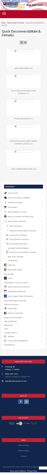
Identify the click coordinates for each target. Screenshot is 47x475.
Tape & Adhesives (10, 321)
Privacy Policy (32, 471)
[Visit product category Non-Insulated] (23, 51)
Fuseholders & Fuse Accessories (16, 283)
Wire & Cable (9, 274)
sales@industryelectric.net (15, 381)
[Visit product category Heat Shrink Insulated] (23, 152)
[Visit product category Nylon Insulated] (23, 101)
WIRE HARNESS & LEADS (17, 212)
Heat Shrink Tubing (15, 270)
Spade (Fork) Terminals (18, 235)
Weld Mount (8, 325)
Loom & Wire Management (18, 341)
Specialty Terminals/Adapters (18, 248)
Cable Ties (11, 265)
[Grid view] (22, 43)
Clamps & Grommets (15, 313)
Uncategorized (9, 345)
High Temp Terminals (15, 257)
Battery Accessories (11, 304)
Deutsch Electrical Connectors (19, 287)
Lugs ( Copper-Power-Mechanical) (20, 296)
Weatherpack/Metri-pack (17, 291)
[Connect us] (20, 401)
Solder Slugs (12, 308)
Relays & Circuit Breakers (13, 317)
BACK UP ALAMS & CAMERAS (19, 198)
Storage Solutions (10, 333)
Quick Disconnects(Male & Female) (23, 252)
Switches (11, 336)
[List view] (25, 43)
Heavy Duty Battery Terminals (15, 301)
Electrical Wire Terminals (15, 23)
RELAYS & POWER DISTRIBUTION (20, 217)
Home (3, 23)
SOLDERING (12, 207)
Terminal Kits (12, 260)
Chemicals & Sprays (15, 202)
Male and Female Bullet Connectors (23, 231)
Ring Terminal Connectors (19, 239)
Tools (6, 329)
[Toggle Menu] (4, 14)
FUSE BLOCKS (13, 193)
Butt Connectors (16, 226)
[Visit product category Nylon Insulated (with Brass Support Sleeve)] (23, 126)
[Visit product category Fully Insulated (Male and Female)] (23, 76)
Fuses (10, 278)
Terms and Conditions (18, 471)
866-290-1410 (34, 5)
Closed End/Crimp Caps (18, 244)
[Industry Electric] (10, 6)
